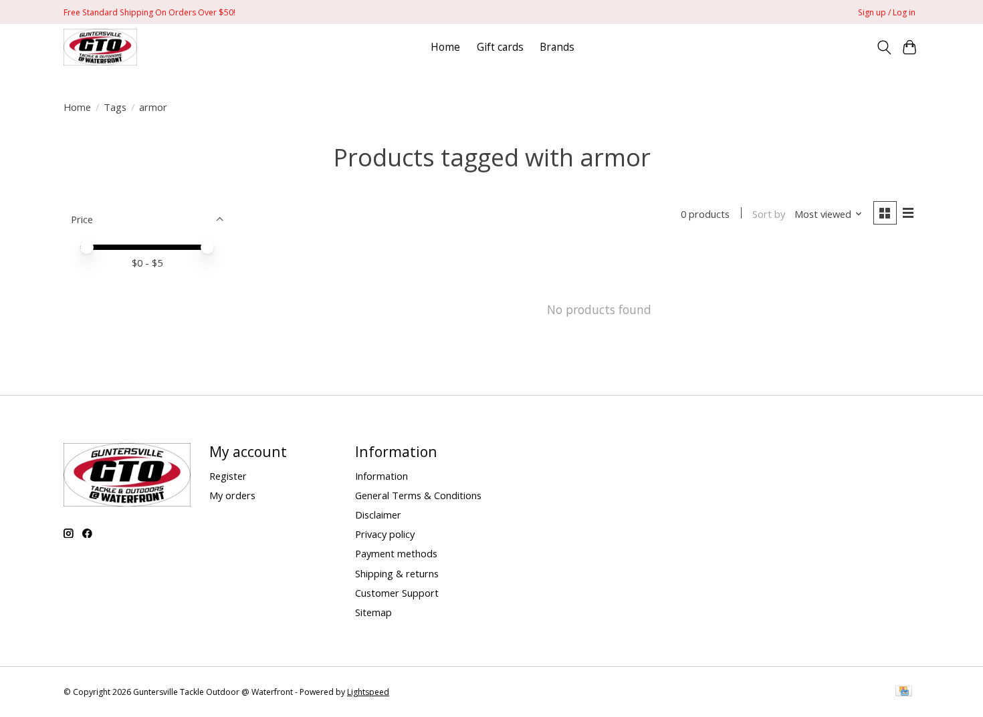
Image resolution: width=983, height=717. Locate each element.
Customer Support (397, 592)
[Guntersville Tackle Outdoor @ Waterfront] (100, 47)
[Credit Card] (903, 692)
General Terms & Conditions (418, 495)
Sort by (768, 214)
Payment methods (396, 553)
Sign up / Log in (886, 12)
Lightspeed (368, 692)
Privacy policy (385, 534)
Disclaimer (378, 514)
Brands (557, 47)
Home (445, 47)
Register (228, 475)
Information (381, 475)
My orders (232, 495)
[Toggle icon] (883, 47)
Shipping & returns (397, 573)
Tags (115, 107)
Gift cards (500, 47)
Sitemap (373, 612)
